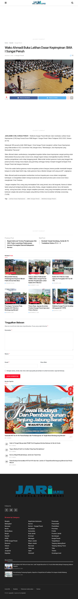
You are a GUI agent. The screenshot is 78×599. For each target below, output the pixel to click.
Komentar (8, 330)
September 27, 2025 (34, 312)
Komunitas (31, 531)
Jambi (7, 548)
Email (7, 362)
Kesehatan (31, 528)
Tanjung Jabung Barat (58, 543)
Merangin (31, 538)
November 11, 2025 (34, 285)
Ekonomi (7, 543)
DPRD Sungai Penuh (11, 541)
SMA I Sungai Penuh (33, 198)
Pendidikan (55, 526)
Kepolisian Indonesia (34, 521)
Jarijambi (8, 550)
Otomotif (31, 553)
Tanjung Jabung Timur (59, 546)
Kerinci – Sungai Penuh (35, 526)
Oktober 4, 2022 (9, 55)
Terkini (54, 550)
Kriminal (31, 536)
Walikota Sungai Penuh (49, 198)
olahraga (31, 548)
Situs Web (43, 362)
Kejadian (7, 553)
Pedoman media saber (27, 589)
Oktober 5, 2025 (57, 283)
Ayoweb (23, 593)
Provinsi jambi (56, 533)
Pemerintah (55, 523)
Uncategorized (56, 553)
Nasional (31, 546)
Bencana (7, 526)
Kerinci (30, 523)
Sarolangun (55, 536)
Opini (29, 550)
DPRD (6, 538)
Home (6, 43)
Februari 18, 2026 (10, 283)
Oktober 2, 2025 (10, 312)
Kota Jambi (31, 533)
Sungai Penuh (18, 43)
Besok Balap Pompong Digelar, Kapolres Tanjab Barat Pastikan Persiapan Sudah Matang (40, 572)
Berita (7, 528)
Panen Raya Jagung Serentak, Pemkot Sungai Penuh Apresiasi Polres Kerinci (39, 308)
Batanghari (8, 523)
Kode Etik (7, 589)
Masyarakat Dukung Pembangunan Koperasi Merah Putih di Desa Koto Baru (15, 279)
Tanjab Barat (56, 541)
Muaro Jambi (32, 541)
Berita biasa (8, 531)
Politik (54, 531)
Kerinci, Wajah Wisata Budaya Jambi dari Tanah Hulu (25, 455)
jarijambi (11, 593)
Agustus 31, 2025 (57, 310)
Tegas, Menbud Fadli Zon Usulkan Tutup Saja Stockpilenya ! (27, 449)
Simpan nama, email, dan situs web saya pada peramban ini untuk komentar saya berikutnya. (36, 371)
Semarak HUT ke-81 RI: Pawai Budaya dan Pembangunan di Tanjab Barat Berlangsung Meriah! (35, 435)
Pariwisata (55, 521)
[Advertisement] (39, 21)
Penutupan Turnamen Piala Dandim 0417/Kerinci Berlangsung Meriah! (13, 308)
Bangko (7, 521)
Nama (7, 354)
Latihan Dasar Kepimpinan (17, 198)
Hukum (7, 546)
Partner (38, 589)
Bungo (7, 533)
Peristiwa (55, 528)
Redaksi (15, 589)
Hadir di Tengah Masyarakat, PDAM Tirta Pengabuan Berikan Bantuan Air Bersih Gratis (35, 443)
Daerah (11, 43)
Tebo (53, 548)
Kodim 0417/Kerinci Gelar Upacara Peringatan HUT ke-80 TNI (62, 279)
